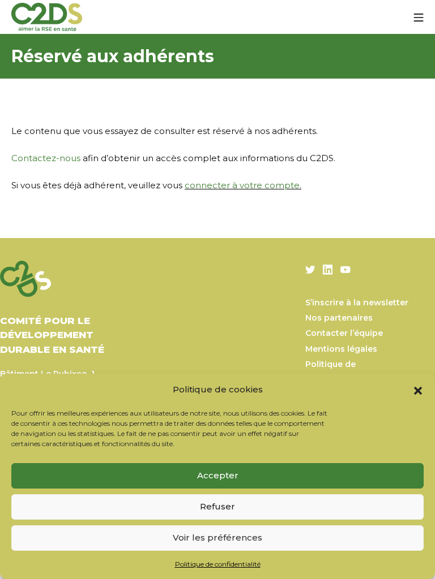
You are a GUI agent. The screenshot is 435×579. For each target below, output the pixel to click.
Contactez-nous (45, 158)
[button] (418, 389)
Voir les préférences (217, 537)
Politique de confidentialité (218, 564)
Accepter (217, 475)
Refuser (217, 506)
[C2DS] (46, 17)
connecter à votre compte (242, 185)
